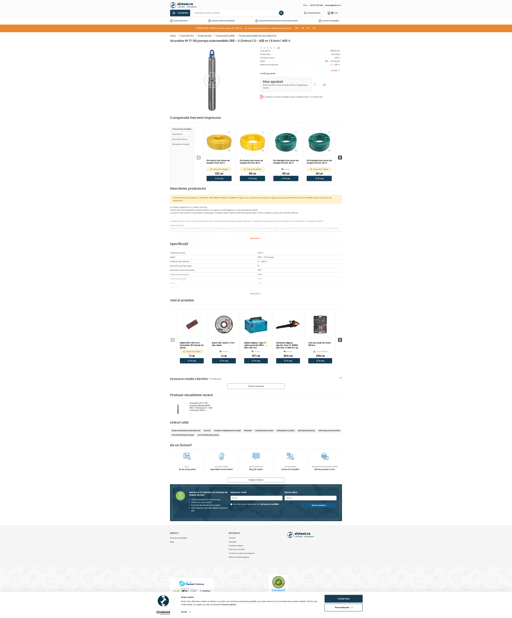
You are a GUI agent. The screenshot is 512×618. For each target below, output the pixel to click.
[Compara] (324, 85)
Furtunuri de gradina (181, 129)
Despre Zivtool (256, 480)
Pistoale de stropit (180, 144)
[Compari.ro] (279, 591)
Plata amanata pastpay (239, 557)
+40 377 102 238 (316, 5)
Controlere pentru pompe (264, 431)
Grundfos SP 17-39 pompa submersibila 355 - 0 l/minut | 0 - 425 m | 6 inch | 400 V (201, 406)
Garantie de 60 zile (267, 21)
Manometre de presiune (306, 431)
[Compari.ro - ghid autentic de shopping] (278, 582)
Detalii (184, 612)
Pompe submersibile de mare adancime (186, 431)
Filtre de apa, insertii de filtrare (329, 431)
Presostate (177, 134)
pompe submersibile (193, 221)
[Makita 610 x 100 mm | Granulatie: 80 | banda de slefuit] (192, 324)
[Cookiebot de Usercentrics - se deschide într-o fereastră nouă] (163, 613)
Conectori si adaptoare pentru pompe (227, 431)
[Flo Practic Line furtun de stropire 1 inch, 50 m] (219, 142)
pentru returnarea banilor (287, 21)
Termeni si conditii (236, 549)
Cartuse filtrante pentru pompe (183, 435)
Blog (305, 5)
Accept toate (343, 599)
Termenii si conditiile (269, 504)
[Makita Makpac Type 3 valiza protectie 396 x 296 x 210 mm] (256, 324)
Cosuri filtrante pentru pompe (208, 435)
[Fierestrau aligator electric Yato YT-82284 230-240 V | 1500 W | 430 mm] (288, 324)
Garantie (232, 542)
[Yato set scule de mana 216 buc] (320, 324)
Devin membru (319, 505)
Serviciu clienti (218, 21)
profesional (230, 21)
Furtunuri (207, 431)
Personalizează (342, 607)
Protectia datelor (236, 546)
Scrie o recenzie (256, 386)
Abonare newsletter (178, 538)
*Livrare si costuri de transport (241, 553)
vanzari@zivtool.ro (333, 5)
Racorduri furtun (180, 139)
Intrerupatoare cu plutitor (285, 431)
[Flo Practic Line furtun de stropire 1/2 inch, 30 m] (252, 142)
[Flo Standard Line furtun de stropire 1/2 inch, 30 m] (285, 142)
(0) (278, 48)
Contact (232, 538)
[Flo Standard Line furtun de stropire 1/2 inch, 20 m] (319, 142)
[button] (340, 158)
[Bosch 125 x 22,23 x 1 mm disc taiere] (224, 324)
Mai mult (254, 238)
